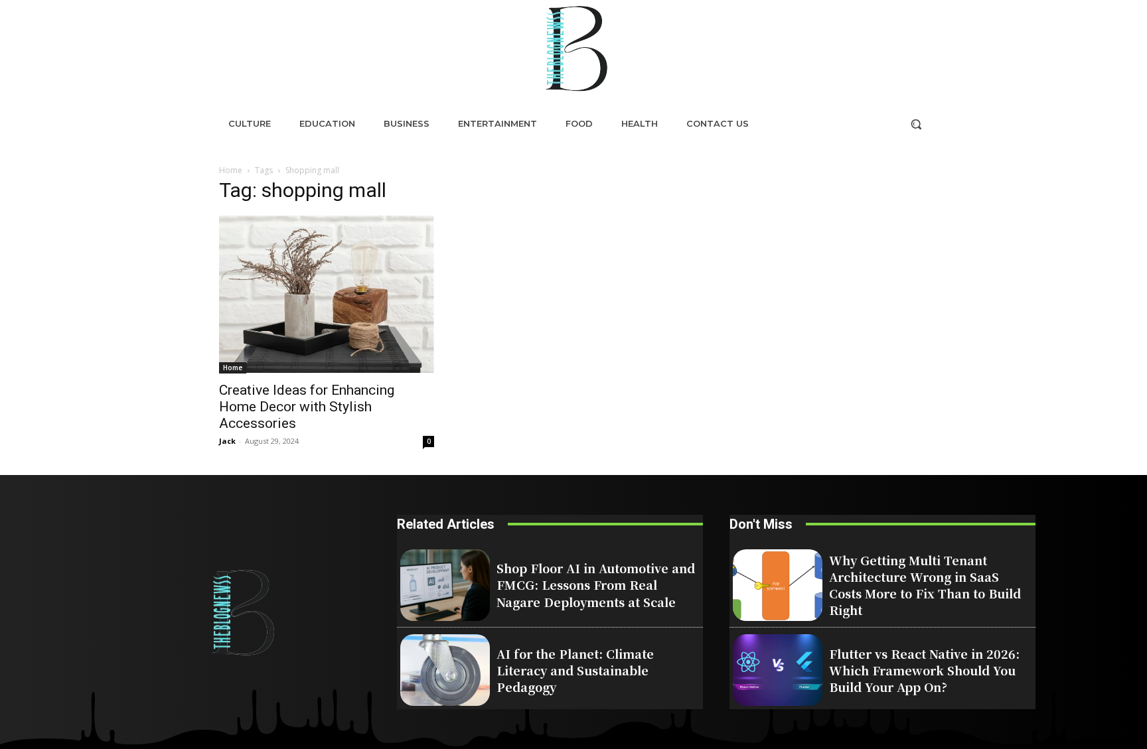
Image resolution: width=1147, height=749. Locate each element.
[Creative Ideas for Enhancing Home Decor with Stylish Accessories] (326, 295)
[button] (916, 124)
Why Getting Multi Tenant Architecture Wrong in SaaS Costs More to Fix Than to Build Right (925, 585)
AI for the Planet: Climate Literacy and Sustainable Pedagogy (575, 670)
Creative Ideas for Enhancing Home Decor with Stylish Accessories (306, 406)
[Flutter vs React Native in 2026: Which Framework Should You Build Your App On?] (777, 670)
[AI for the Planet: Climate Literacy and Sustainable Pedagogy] (445, 670)
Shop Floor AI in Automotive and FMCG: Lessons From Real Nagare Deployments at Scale (596, 584)
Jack (227, 441)
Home (230, 170)
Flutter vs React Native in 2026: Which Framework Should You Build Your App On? (924, 670)
